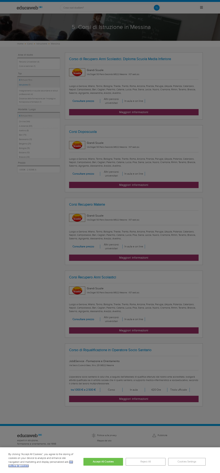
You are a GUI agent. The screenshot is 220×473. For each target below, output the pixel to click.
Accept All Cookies (103, 461)
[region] (110, 460)
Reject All (145, 461)
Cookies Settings (186, 461)
